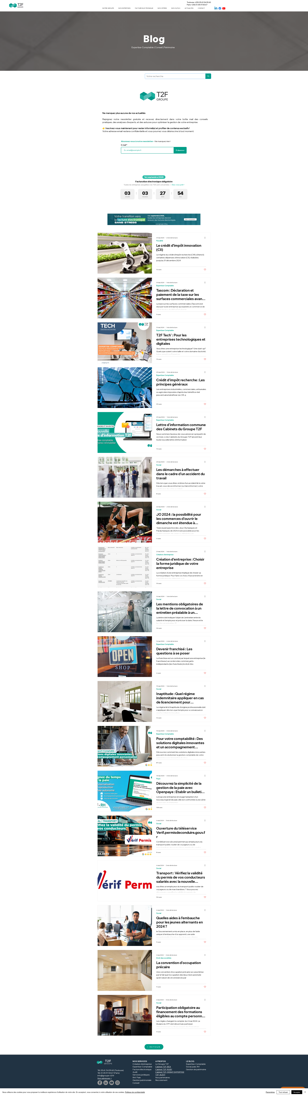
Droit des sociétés (163, 958)
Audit (135, 1072)
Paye (158, 779)
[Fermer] (305, 1092)
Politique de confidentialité (135, 1092)
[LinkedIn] (105, 1082)
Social (158, 465)
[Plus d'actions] (205, 237)
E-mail (123, 145)
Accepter (296, 1092)
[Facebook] (220, 8)
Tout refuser (283, 1092)
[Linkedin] (216, 8)
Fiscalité (159, 241)
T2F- (165, 1069)
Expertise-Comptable (165, 286)
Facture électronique (142, 1069)
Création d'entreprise (164, 555)
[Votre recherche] (208, 76)
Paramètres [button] (270, 1092)
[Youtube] (224, 8)
